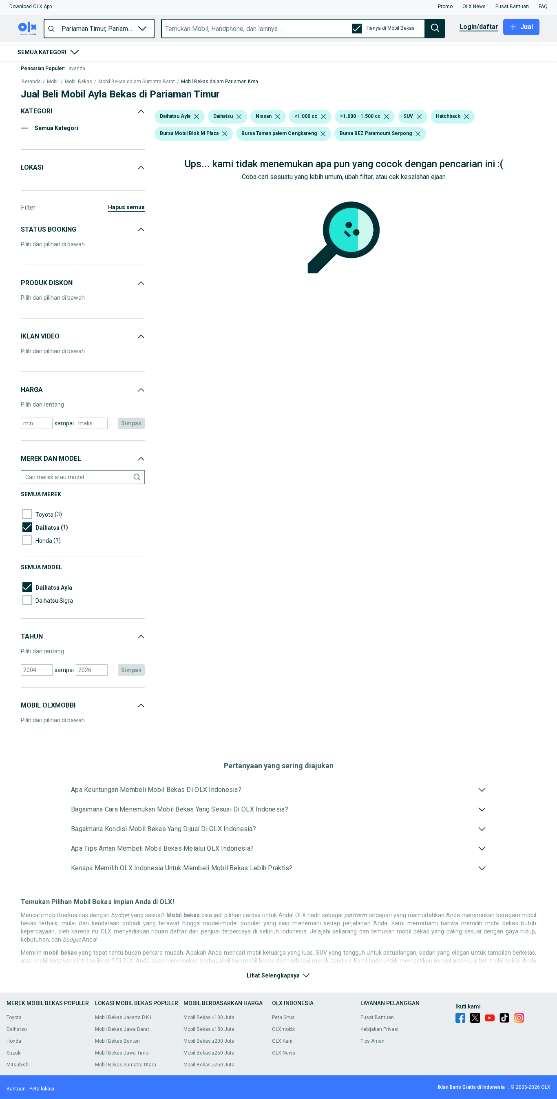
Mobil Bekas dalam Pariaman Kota (219, 81)
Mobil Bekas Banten (117, 1041)
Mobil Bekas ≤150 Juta (208, 1029)
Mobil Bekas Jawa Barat (122, 1029)
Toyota (14, 1017)
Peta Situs (283, 1017)
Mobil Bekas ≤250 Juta (208, 1053)
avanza (77, 68)
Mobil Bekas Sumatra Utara (125, 1065)
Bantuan (16, 1089)
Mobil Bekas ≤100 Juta (208, 1017)
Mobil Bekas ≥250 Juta (208, 1065)
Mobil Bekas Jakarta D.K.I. (124, 1017)
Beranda (31, 81)
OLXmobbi (283, 1029)
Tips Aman (372, 1041)
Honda (14, 1041)
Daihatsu (17, 1029)
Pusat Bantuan (377, 1017)
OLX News (283, 1053)
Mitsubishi (18, 1065)
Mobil (53, 81)
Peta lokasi (41, 1089)
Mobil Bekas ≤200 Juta (208, 1041)
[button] (30, 6)
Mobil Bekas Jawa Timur (122, 1053)
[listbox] (196, 116)
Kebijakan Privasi (379, 1029)
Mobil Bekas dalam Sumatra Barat (136, 81)
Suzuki (14, 1053)
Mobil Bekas (78, 81)
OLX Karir (282, 1041)
